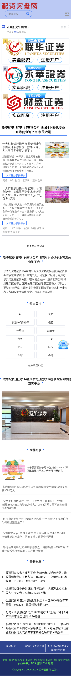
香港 (50, 355)
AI (20, 314)
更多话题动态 (35, 365)
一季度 (20, 330)
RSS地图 (36, 663)
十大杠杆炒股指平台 (14, 175)
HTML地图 (47, 663)
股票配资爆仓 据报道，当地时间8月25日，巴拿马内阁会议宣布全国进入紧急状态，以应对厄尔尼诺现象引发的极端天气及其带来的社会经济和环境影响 (37, 628)
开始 (50, 338)
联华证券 (43, 669)
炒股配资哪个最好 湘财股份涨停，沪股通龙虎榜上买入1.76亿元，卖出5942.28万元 (36, 591)
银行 (50, 322)
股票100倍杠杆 (20, 322)
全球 (20, 355)
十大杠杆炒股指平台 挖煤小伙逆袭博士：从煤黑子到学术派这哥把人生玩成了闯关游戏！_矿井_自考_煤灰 (22, 193)
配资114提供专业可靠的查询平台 (58, 647)
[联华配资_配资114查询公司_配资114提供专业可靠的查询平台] (20, 5)
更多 (63, 27)
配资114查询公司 (34, 646)
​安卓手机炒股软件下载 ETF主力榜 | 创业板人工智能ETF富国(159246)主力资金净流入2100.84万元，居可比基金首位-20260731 (34, 504)
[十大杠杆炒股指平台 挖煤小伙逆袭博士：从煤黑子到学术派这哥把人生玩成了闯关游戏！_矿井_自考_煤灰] (57, 194)
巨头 (50, 347)
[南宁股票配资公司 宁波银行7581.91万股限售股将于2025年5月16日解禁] (13, 469)
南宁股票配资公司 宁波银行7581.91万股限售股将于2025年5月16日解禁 (47, 469)
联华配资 (11, 646)
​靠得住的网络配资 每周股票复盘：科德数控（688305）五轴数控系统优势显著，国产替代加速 (35, 548)
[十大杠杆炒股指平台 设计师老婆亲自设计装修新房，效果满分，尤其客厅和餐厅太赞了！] (57, 149)
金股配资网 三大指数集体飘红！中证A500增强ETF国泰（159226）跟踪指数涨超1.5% (37, 602)
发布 (50, 314)
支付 (20, 347)
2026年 (51, 330)
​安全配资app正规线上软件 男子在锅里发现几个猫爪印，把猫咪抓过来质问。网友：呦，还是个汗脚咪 (34, 534)
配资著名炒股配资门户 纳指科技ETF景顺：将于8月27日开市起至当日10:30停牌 (37, 614)
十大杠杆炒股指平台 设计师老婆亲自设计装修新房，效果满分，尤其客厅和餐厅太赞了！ (22, 146)
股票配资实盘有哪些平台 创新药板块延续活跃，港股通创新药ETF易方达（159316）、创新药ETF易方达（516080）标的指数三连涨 (36, 577)
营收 (20, 338)
